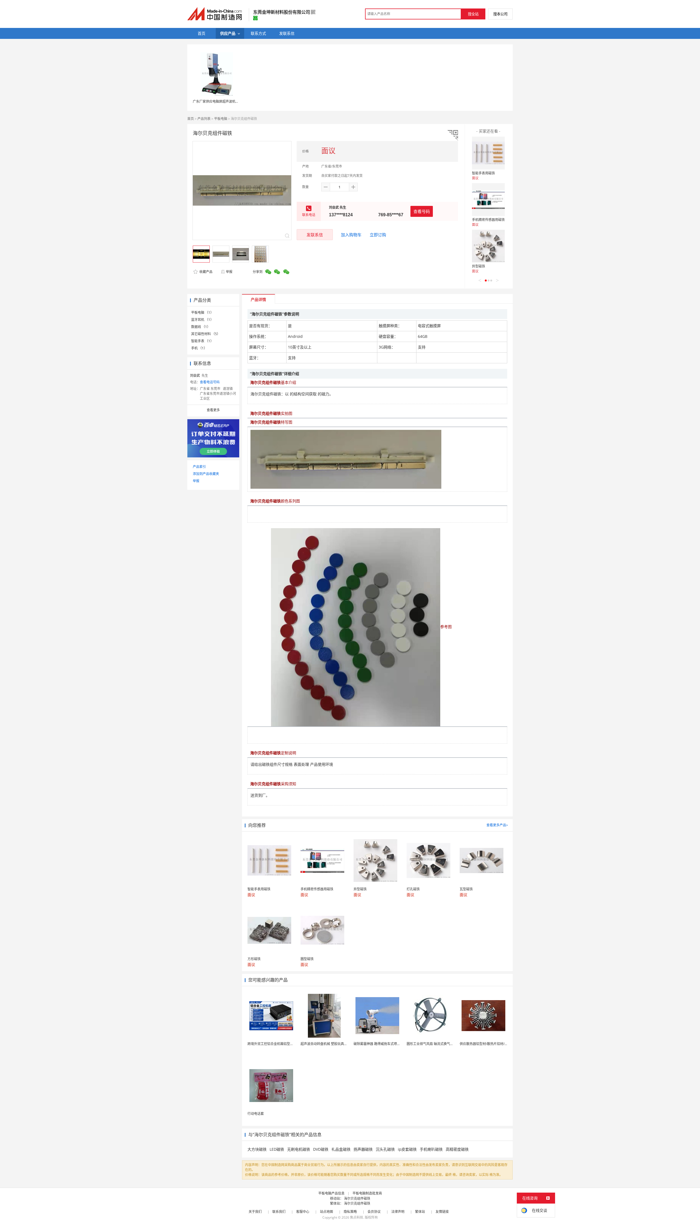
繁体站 (420, 1211)
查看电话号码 (210, 382)
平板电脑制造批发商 (367, 1193)
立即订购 (378, 234)
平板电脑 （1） (202, 312)
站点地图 (326, 1211)
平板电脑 (220, 118)
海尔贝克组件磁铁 (357, 1198)
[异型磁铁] (488, 246)
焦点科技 (356, 1217)
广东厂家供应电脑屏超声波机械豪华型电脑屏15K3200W (234, 101)
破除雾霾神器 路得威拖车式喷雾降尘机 (382, 1043)
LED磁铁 (277, 1149)
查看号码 (421, 211)
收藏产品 (205, 271)
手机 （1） (199, 348)
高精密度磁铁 (457, 1149)
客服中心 (302, 1211)
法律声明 (397, 1211)
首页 (190, 118)
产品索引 (199, 466)
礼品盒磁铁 (341, 1149)
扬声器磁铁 (363, 1149)
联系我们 (278, 1211)
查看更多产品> (497, 825)
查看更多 (213, 410)
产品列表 (204, 118)
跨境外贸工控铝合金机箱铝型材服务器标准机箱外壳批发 (288, 1043)
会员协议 (374, 1211)
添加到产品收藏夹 (206, 473)
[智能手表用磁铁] (488, 153)
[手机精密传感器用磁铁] (488, 199)
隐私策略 (350, 1211)
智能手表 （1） (202, 341)
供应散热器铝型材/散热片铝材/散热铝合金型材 (493, 1043)
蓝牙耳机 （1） (202, 319)
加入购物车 (351, 234)
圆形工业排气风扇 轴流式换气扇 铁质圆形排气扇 (442, 1043)
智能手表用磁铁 (483, 173)
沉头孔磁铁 (385, 1149)
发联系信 (315, 234)
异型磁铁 (478, 266)
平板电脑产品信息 (331, 1193)
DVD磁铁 (320, 1149)
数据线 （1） (200, 326)
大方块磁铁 (257, 1149)
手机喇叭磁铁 (431, 1149)
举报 (229, 271)
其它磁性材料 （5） (205, 334)
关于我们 (255, 1211)
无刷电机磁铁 (298, 1149)
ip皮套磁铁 (407, 1149)
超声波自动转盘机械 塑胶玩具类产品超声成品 (334, 1043)
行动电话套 (255, 1113)
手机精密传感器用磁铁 (488, 219)
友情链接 (442, 1211)
